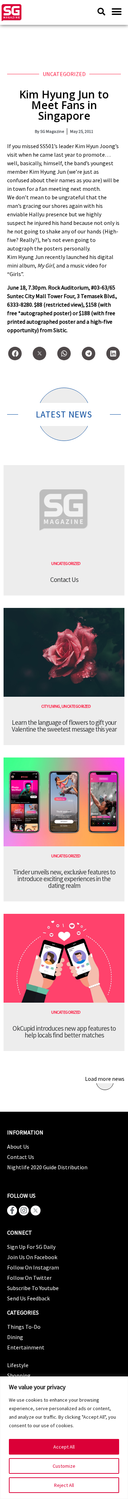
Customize (64, 1466)
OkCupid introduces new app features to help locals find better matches (64, 1031)
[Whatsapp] (64, 353)
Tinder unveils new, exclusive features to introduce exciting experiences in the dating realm (64, 879)
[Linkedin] (113, 353)
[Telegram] (88, 353)
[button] (116, 12)
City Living (50, 706)
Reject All (64, 1485)
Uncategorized (64, 73)
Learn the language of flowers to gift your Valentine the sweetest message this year (64, 725)
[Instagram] (24, 1210)
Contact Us (64, 579)
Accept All (64, 1447)
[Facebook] (15, 353)
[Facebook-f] (12, 1210)
